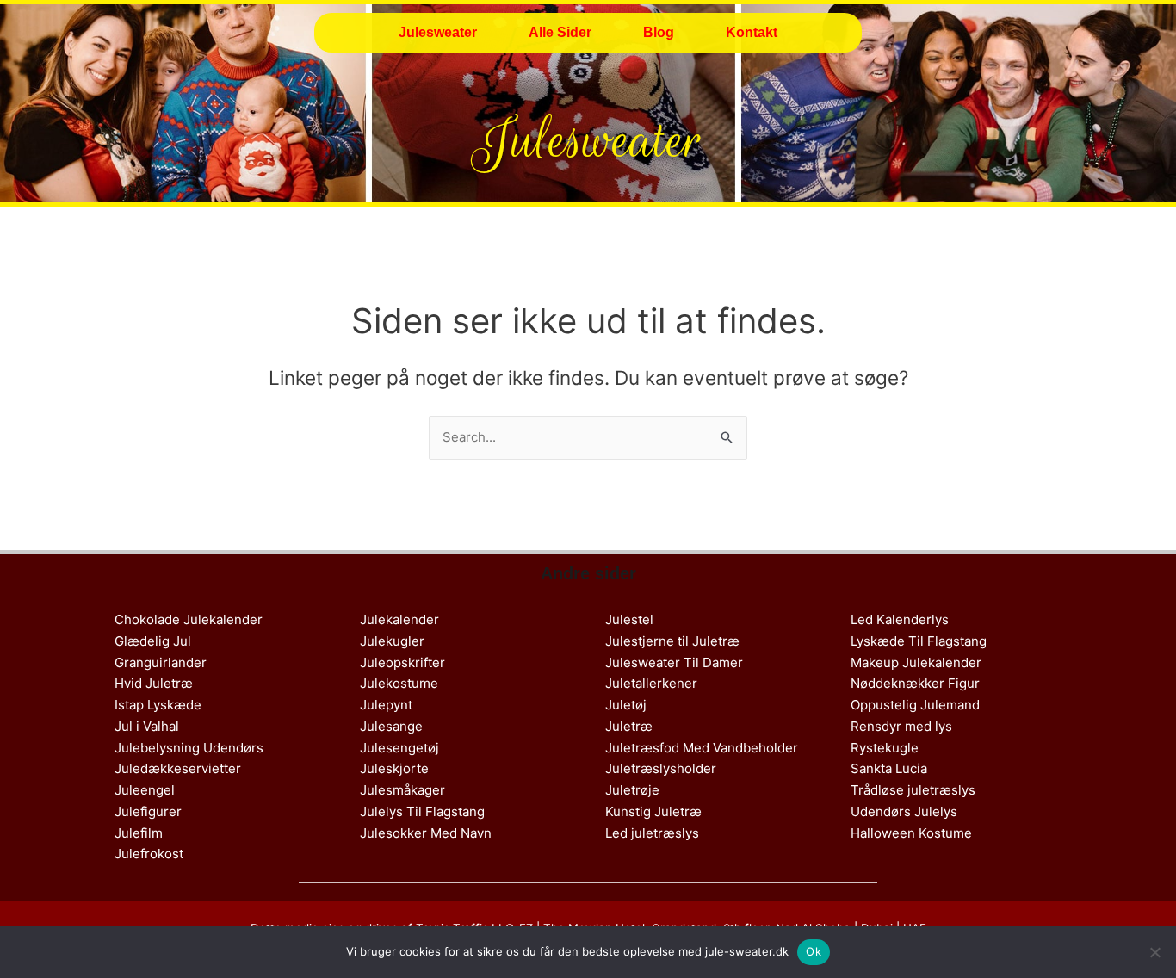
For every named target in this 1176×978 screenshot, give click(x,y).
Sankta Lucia (889, 768)
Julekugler (392, 641)
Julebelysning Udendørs (189, 748)
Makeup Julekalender (916, 662)
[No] (1154, 952)
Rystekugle (885, 748)
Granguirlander (161, 662)
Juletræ (629, 726)
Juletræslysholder (660, 768)
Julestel (629, 619)
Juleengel (145, 790)
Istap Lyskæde (158, 704)
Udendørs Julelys (904, 811)
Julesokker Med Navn (426, 833)
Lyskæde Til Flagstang (919, 641)
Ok (813, 951)
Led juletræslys (652, 833)
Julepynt (386, 704)
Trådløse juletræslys (913, 790)
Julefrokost (149, 853)
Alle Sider (560, 32)
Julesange (391, 726)
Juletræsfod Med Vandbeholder (701, 748)
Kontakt (751, 32)
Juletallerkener (651, 683)
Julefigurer (148, 811)
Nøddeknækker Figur (915, 683)
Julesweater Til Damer (674, 662)
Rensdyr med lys (901, 726)
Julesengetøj (399, 748)
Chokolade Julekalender (189, 619)
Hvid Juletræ (154, 683)
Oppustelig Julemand (915, 704)
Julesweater (438, 32)
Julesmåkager (402, 790)
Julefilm (139, 833)
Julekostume (399, 683)
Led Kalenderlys (900, 619)
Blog (658, 32)
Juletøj (626, 704)
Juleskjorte (394, 768)
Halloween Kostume (911, 833)
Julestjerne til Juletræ (672, 641)
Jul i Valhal (147, 726)
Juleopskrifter (402, 662)
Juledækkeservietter (178, 768)
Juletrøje (632, 790)
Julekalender (399, 619)
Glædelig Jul (153, 641)
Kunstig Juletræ (653, 811)
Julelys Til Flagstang (422, 811)
